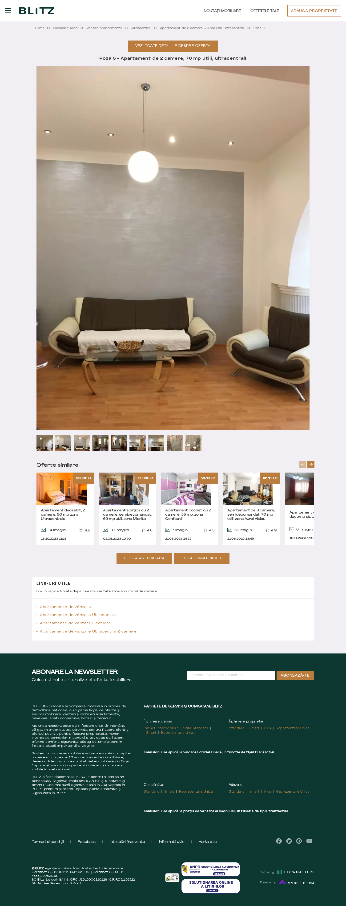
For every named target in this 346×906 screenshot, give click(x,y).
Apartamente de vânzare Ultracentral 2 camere (88, 631)
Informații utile (172, 842)
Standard (237, 728)
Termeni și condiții (48, 842)
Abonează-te (295, 675)
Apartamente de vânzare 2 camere (75, 623)
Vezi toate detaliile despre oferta (172, 46)
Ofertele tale (264, 11)
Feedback (87, 842)
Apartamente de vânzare (65, 607)
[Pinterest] (299, 841)
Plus (267, 728)
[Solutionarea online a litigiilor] (210, 886)
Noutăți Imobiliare (222, 11)
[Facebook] (279, 841)
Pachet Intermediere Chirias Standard (176, 728)
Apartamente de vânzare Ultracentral (78, 615)
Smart (151, 733)
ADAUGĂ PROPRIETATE (314, 11)
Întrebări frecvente (127, 842)
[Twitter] (289, 841)
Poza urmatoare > (202, 558)
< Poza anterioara (144, 558)
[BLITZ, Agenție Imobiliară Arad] (36, 10)
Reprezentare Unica (178, 733)
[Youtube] (309, 841)
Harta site (208, 842)
